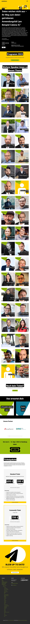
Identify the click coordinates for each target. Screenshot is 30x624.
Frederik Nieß (12, 205)
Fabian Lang (26, 160)
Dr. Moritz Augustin (24, 129)
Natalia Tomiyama (11, 282)
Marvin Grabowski (25, 251)
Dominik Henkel (11, 129)
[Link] (4, 1)
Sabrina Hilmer (25, 328)
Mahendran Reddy (11, 236)
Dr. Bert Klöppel (11, 144)
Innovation (5, 601)
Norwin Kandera (25, 297)
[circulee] (21, 428)
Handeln (5, 599)
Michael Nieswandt (10, 267)
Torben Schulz (11, 374)
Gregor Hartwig (11, 221)
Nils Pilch (12, 297)
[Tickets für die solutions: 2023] (15, 485)
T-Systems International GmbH (19, 46)
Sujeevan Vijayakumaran (9, 359)
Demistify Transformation (6, 594)
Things (4, 614)
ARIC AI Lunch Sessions (6, 589)
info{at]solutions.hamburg (14, 583)
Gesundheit (5, 600)
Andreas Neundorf (11, 98)
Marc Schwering (25, 236)
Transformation (5, 615)
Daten (4, 593)
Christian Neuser (25, 114)
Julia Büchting (25, 221)
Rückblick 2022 (3, 584)
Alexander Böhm (25, 83)
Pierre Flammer (11, 328)
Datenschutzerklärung (24, 620)
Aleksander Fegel (11, 83)
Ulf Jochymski (25, 374)
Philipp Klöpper (25, 313)
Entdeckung (5, 597)
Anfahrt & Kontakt (4, 583)
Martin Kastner (11, 251)
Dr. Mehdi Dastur (25, 144)
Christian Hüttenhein (10, 114)
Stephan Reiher (25, 343)
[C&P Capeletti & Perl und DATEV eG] (8, 428)
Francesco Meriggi (24, 190)
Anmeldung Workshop (5, 39)
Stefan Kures (12, 343)
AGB (18, 620)
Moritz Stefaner (25, 267)
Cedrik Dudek (26, 98)
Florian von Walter (11, 190)
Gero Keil (26, 205)
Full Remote (5, 598)
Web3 (4, 616)
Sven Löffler (18, 45)
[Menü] (27, 1)
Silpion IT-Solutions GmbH (11, 620)
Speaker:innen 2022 (4, 585)
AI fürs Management (6, 588)
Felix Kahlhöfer (11, 175)
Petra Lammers (11, 313)
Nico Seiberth (25, 282)
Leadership (5, 602)
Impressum (21, 620)
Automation (5, 587)
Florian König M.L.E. (24, 175)
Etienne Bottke (11, 160)
